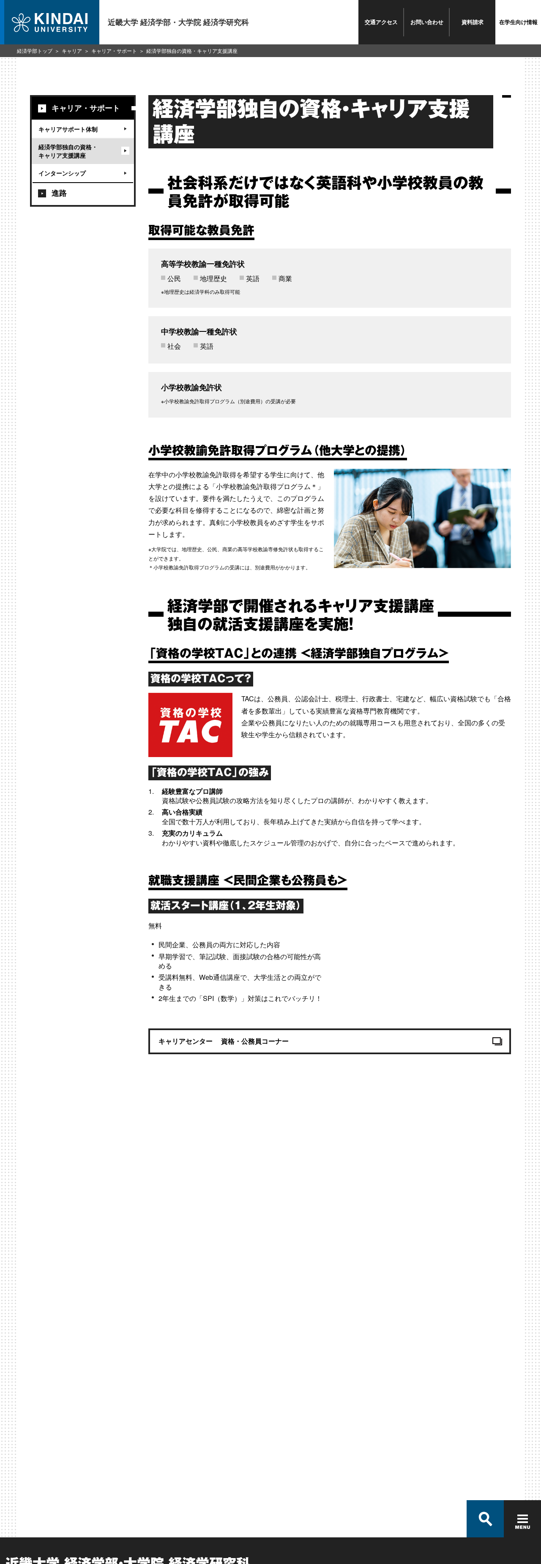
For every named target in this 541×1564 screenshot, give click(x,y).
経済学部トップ (34, 50)
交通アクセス (381, 22)
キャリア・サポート (114, 50)
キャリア (72, 50)
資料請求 (473, 22)
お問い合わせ (426, 22)
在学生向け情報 (518, 22)
